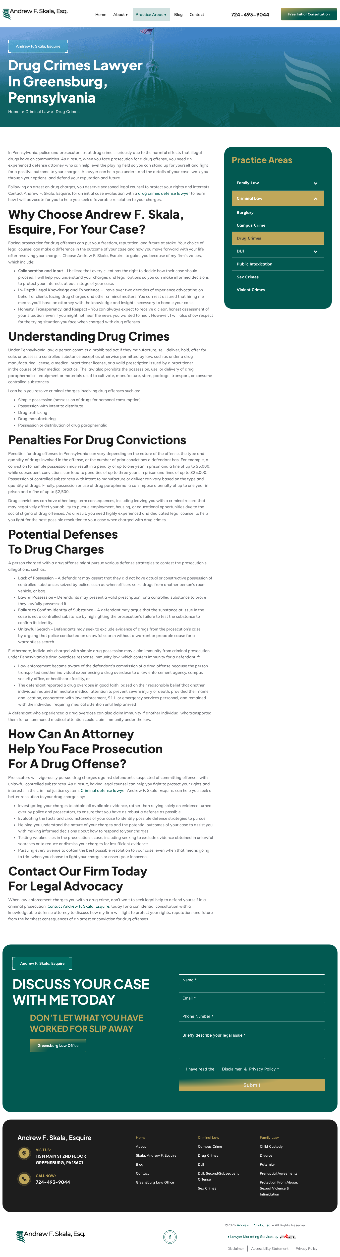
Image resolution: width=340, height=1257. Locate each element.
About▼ (121, 14)
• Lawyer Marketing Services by (252, 1236)
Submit (251, 1085)
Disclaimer (232, 1069)
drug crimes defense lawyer (164, 193)
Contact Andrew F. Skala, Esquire (78, 906)
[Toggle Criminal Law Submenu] (315, 198)
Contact (197, 14)
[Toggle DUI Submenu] (315, 251)
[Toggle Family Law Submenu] (315, 182)
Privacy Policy (262, 1069)
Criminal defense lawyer (103, 790)
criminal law (37, 111)
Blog (178, 14)
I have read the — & (232, 1069)
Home (100, 14)
